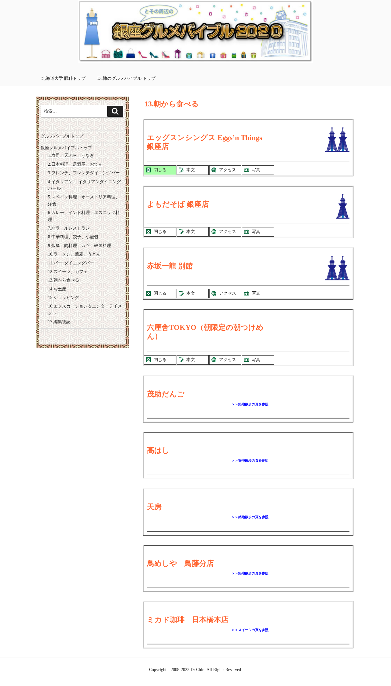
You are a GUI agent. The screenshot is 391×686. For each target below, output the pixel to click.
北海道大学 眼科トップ (64, 78)
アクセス (227, 170)
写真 (256, 170)
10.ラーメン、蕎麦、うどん (74, 254)
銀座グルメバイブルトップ (66, 148)
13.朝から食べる (63, 280)
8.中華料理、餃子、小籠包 (73, 236)
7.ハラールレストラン (69, 228)
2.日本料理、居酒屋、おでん (75, 164)
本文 (190, 170)
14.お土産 (57, 289)
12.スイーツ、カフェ (68, 271)
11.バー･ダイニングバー (71, 263)
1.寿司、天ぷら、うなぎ (71, 155)
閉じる (160, 170)
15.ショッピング (63, 297)
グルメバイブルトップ (62, 136)
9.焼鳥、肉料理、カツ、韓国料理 (79, 245)
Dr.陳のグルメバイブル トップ (126, 78)
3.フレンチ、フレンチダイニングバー (84, 173)
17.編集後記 (59, 321)
